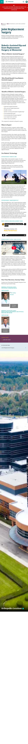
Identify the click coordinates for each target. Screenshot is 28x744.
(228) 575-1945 (4, 315)
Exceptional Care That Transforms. (9, 2)
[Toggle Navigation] (2, 2)
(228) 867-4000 (6, 339)
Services (5, 23)
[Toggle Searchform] (23, 2)
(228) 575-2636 (5, 290)
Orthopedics (12, 23)
